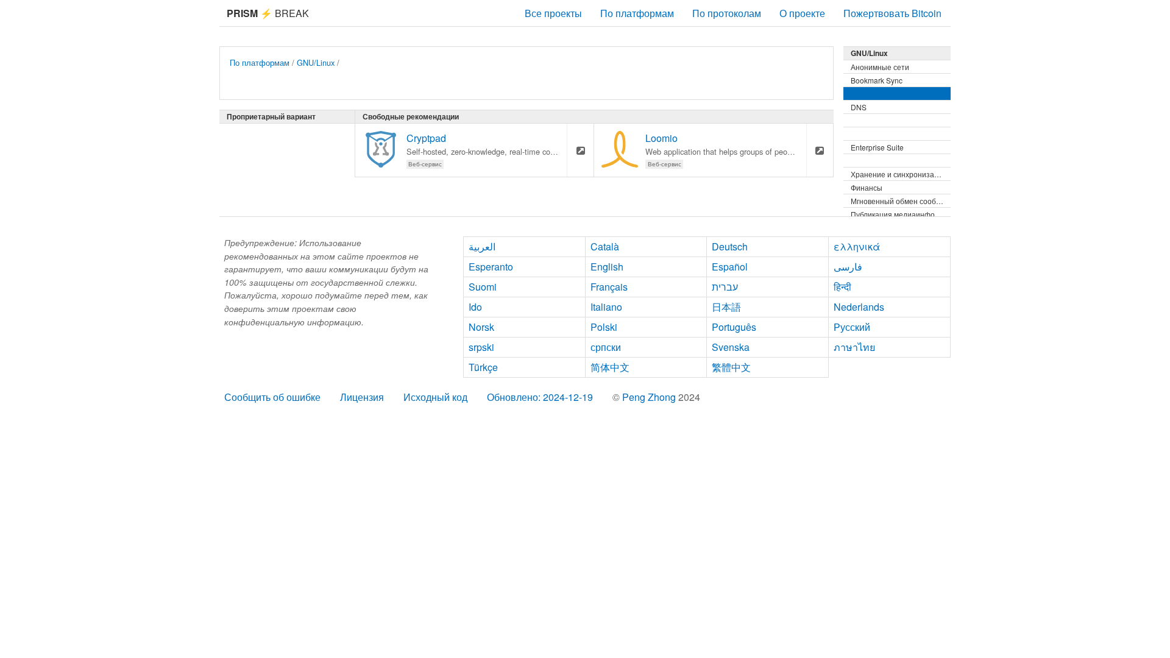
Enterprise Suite (877, 147)
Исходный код (435, 397)
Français (609, 287)
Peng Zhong (650, 397)
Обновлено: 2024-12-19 (540, 397)
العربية (482, 246)
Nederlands (859, 307)
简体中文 (609, 367)
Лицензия (362, 397)
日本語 (726, 307)
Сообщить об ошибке (272, 397)
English (606, 267)
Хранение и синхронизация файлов (901, 174)
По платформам (637, 13)
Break (268, 13)
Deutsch (730, 246)
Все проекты (553, 13)
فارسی (848, 267)
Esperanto (491, 267)
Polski (603, 327)
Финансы (866, 187)
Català (604, 246)
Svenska (731, 347)
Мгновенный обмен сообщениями (901, 201)
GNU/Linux (316, 62)
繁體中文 (731, 367)
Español (730, 267)
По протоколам (726, 13)
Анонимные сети (880, 67)
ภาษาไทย (854, 347)
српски (605, 347)
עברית (725, 287)
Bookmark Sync (876, 80)
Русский (852, 327)
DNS (859, 107)
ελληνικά (857, 246)
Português (734, 327)
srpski (481, 347)
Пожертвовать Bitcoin (892, 13)
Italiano (606, 307)
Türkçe (483, 367)
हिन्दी (842, 287)
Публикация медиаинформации (901, 214)
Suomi (483, 287)
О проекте (802, 13)
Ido (475, 307)
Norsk (481, 327)
